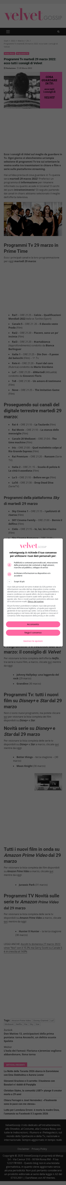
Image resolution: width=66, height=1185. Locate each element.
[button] (33, 581)
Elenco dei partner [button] (36, 601)
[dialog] (33, 592)
